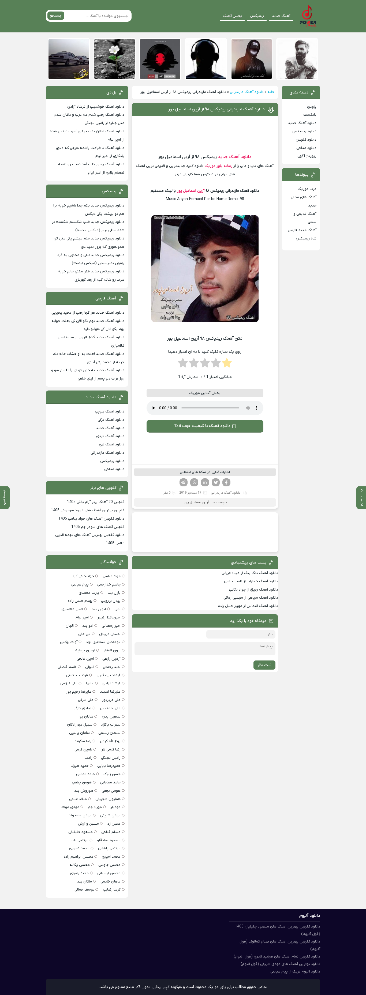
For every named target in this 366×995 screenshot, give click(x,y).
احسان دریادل (110, 634)
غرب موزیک (307, 189)
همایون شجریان (108, 799)
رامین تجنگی (111, 757)
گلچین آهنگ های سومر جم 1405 (97, 527)
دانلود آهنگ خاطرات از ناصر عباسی (251, 581)
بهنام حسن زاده (80, 600)
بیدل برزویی (111, 600)
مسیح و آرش (88, 823)
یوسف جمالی (84, 889)
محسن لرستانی (109, 873)
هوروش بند (83, 790)
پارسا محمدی (89, 592)
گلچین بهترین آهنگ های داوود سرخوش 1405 (87, 510)
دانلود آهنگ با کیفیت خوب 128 (202, 426)
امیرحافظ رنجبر (109, 617)
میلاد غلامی (78, 799)
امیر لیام (82, 617)
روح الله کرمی (110, 741)
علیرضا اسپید (110, 691)
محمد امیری (111, 856)
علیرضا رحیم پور (78, 691)
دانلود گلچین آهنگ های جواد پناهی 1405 (91, 518)
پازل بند (114, 592)
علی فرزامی (68, 683)
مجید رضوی (79, 873)
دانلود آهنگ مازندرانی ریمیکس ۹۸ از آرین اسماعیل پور (216, 109)
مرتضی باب (79, 840)
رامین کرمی (83, 749)
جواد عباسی (112, 576)
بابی (117, 609)
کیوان (89, 667)
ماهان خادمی (110, 881)
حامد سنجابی (110, 782)
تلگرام (184, 482)
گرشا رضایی (112, 889)
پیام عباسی (80, 584)
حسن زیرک (112, 774)
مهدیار (115, 807)
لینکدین (205, 482)
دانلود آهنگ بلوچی (109, 411)
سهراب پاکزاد (111, 724)
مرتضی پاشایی (109, 848)
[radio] (227, 364)
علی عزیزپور (111, 700)
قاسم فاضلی (67, 667)
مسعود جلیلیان (80, 832)
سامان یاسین (79, 732)
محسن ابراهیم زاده (78, 856)
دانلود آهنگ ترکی (111, 419)
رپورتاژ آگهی (306, 156)
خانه (270, 92)
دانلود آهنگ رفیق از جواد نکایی (253, 589)
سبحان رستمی (109, 732)
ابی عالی (84, 634)
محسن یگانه (80, 865)
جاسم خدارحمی (109, 584)
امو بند (87, 625)
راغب (88, 757)
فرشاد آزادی (111, 683)
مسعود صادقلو (109, 840)
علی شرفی (86, 700)
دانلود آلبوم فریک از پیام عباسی (295, 971)
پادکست (309, 114)
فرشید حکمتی (77, 675)
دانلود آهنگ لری (111, 444)
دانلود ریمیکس (304, 131)
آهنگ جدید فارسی (302, 230)
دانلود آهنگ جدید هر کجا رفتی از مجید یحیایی (87, 312)
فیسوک (226, 482)
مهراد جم (95, 807)
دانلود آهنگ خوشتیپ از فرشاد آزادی (95, 106)
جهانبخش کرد (83, 576)
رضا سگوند (82, 741)
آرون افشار (112, 650)
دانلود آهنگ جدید (234, 157)
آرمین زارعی (111, 658)
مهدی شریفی (110, 815)
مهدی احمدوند (80, 815)
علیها (90, 683)
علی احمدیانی (110, 708)
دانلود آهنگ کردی (110, 436)
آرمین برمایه (85, 650)
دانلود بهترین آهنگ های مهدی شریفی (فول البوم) (280, 964)
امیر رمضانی (111, 625)
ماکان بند (84, 881)
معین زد (114, 823)
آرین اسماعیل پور (190, 190)
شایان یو (86, 716)
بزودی (311, 106)
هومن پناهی (82, 782)
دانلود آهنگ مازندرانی (247, 92)
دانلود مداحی (306, 148)
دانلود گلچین (306, 139)
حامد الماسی (85, 774)
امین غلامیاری (72, 609)
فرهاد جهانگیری (108, 675)
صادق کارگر (82, 708)
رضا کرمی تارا (111, 749)
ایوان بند (99, 609)
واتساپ (194, 482)
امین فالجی (85, 658)
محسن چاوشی (109, 865)
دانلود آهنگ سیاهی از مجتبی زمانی (250, 597)
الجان (70, 625)
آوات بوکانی (68, 642)
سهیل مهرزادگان (79, 724)
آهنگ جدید (281, 15)
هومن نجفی (111, 790)
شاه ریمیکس (306, 238)
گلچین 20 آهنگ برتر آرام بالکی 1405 (95, 502)
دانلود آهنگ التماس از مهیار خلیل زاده (248, 606)
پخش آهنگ (232, 15)
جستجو (56, 15)
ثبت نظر (264, 665)
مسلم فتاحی (111, 832)
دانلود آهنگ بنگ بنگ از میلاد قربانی (250, 573)
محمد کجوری (79, 848)
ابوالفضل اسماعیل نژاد (103, 642)
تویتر (216, 482)
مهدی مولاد (70, 807)
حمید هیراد (80, 765)
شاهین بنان (111, 716)
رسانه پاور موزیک (218, 165)
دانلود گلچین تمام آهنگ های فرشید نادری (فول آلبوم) (277, 956)
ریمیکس (257, 15)
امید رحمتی (112, 667)
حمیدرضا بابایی (109, 765)
